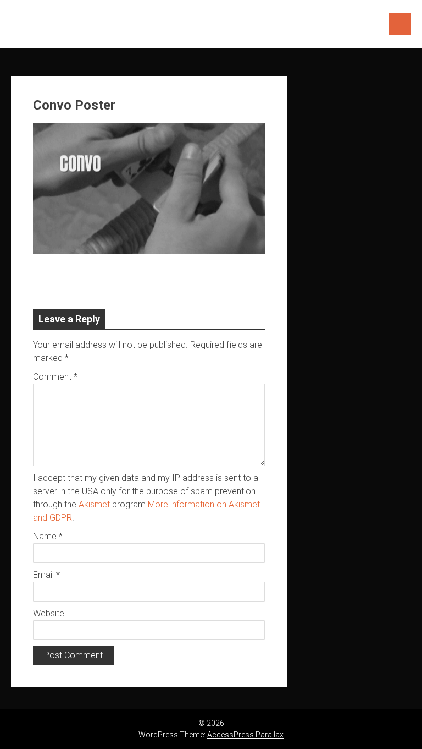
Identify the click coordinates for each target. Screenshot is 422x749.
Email (46, 575)
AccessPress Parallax (245, 734)
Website (48, 613)
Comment (55, 376)
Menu (400, 24)
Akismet (94, 504)
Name (48, 536)
